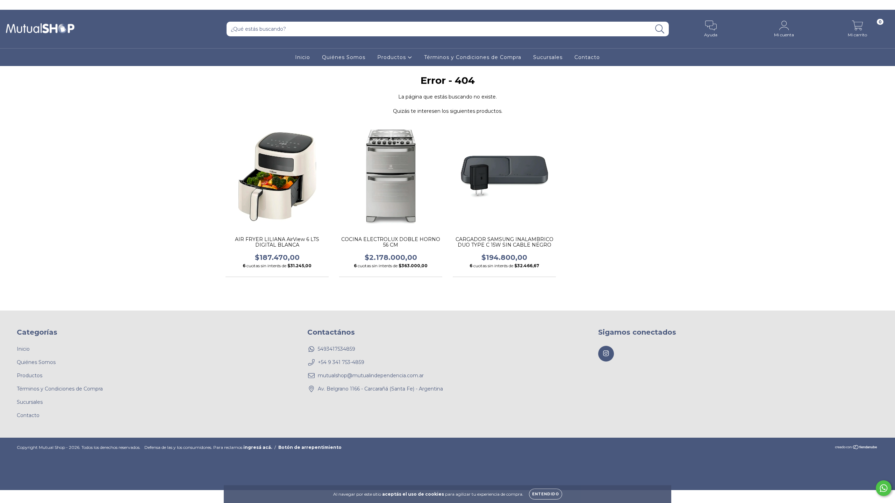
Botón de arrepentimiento (310, 447)
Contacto (587, 57)
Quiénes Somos (343, 57)
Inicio (302, 57)
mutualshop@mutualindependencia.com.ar (371, 375)
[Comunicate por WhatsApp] (884, 488)
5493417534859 (336, 349)
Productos (392, 57)
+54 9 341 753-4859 (341, 362)
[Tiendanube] (856, 447)
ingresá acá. (257, 447)
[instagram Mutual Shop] (9, 5)
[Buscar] (660, 29)
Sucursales (548, 57)
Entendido (545, 494)
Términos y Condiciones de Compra (472, 57)
